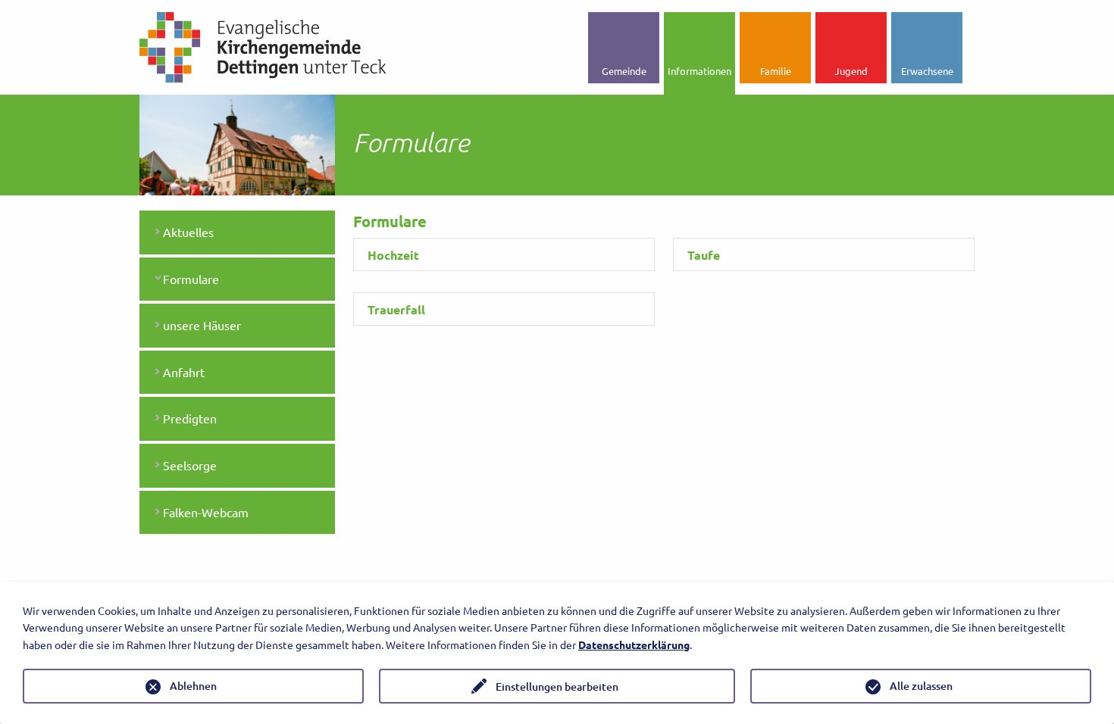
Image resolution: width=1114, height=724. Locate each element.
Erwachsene (927, 70)
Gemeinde (624, 70)
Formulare (191, 278)
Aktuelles (188, 231)
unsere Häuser (202, 324)
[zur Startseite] (262, 45)
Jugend (851, 70)
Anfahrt (184, 371)
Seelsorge (190, 465)
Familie (775, 70)
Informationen (699, 70)
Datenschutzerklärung (634, 644)
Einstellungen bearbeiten (557, 686)
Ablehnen (193, 686)
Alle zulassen (921, 686)
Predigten (190, 418)
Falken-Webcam (206, 512)
